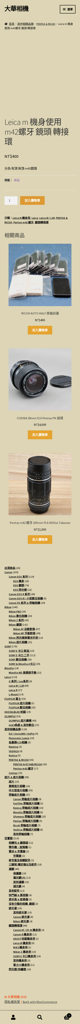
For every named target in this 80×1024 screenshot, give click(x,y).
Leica (35, 218)
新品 (17, 180)
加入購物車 (32, 200)
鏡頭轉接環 (42, 222)
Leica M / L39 (47, 218)
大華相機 (16, 9)
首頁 (11, 24)
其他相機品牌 (25, 24)
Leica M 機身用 (21, 218)
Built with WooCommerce (40, 1002)
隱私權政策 (12, 1002)
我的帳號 (13, 1017)
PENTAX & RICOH (46, 24)
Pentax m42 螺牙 (23, 222)
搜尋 (40, 1017)
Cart (61, 1014)
